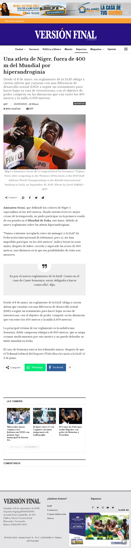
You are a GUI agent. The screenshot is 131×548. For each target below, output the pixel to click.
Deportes (81, 49)
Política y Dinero (52, 49)
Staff (49, 506)
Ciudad (19, 49)
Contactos (52, 510)
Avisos (50, 518)
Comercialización (56, 514)
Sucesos (34, 49)
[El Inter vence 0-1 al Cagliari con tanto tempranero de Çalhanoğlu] (44, 416)
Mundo (68, 49)
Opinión (111, 49)
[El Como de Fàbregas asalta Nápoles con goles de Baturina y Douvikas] (70, 416)
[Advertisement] (44, 384)
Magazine (95, 49)
